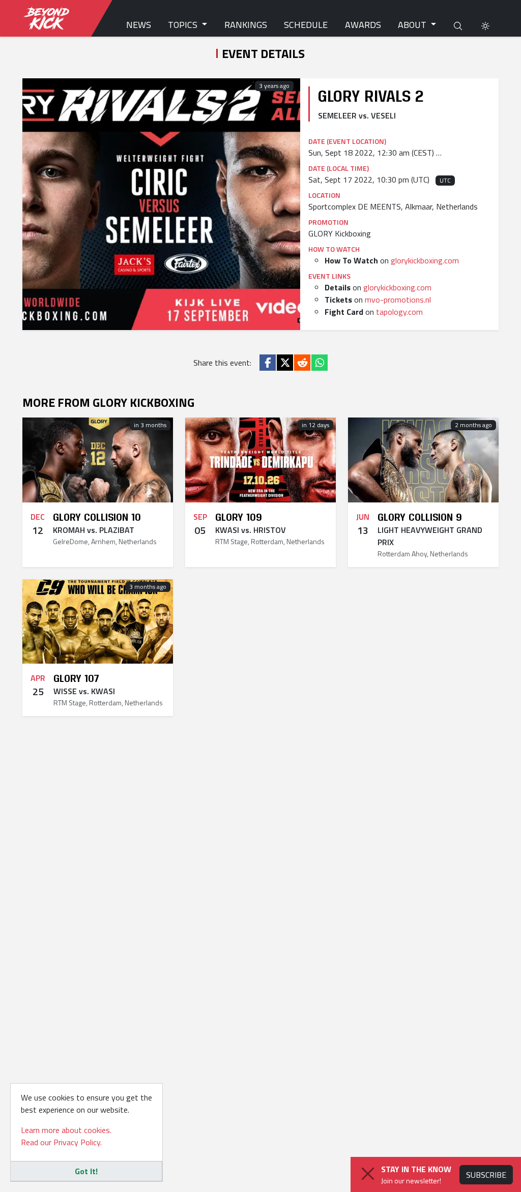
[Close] (368, 1174)
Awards (363, 25)
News (138, 25)
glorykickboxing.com (425, 260)
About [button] (413, 25)
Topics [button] (183, 25)
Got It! (86, 1171)
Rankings (245, 25)
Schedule (306, 25)
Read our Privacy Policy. (61, 1142)
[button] (485, 25)
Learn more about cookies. (66, 1130)
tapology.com (399, 312)
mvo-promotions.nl (398, 299)
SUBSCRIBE (486, 1175)
